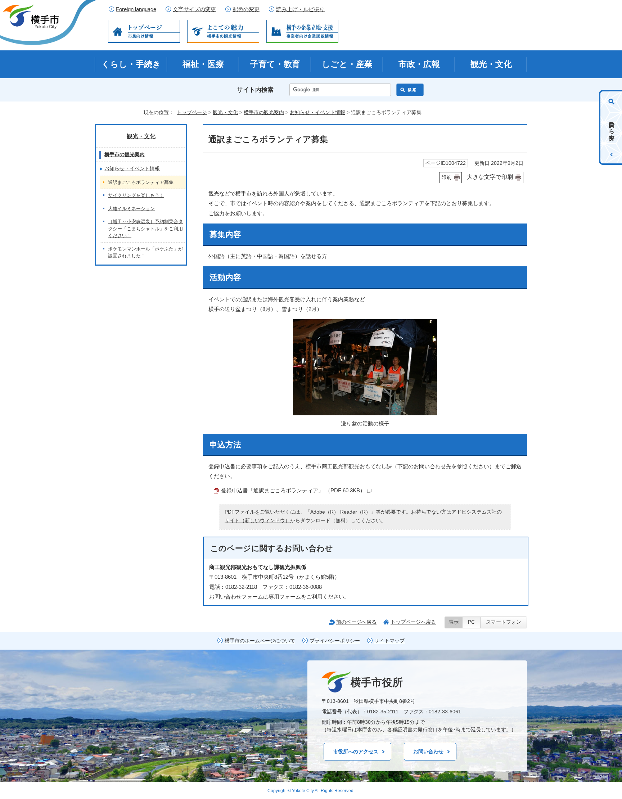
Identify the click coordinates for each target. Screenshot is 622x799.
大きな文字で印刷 (490, 177)
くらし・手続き (131, 64)
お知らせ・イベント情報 (317, 112)
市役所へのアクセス (355, 751)
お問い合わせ (428, 751)
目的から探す (612, 127)
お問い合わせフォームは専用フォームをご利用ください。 (279, 596)
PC (471, 622)
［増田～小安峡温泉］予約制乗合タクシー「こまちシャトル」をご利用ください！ (145, 228)
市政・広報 (419, 64)
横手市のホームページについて (260, 641)
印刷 (446, 177)
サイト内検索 (255, 89)
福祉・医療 (203, 64)
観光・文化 (491, 64)
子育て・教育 (275, 64)
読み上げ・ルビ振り (300, 9)
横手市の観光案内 (264, 112)
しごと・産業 (347, 64)
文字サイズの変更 (194, 9)
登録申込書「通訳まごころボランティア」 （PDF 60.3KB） (293, 490)
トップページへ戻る (413, 622)
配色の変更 (246, 9)
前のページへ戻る (356, 622)
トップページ (192, 112)
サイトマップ (389, 641)
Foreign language (136, 9)
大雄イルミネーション (131, 208)
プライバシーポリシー (335, 641)
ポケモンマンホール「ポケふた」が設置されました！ (145, 252)
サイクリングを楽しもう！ (136, 195)
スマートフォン (503, 622)
